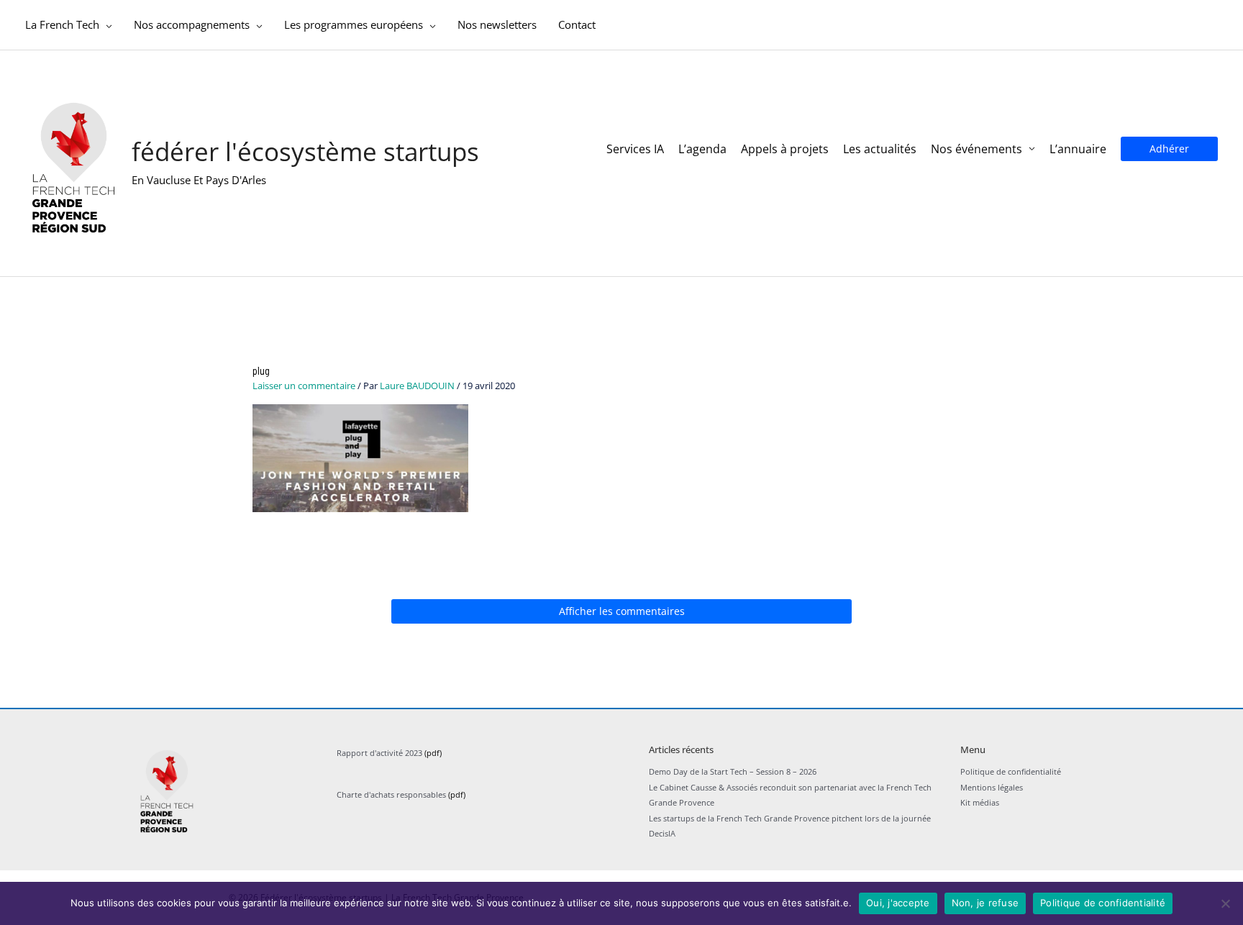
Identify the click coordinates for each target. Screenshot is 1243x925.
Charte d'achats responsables (391, 794)
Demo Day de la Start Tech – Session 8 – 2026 (732, 771)
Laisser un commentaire (303, 385)
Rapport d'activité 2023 (379, 752)
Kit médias (979, 802)
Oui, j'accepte (898, 902)
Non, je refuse (985, 902)
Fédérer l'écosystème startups (305, 151)
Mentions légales (991, 787)
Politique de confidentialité (1010, 771)
